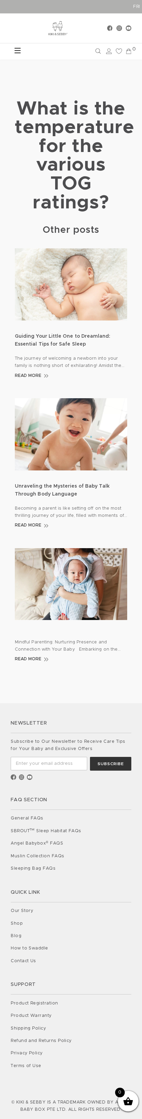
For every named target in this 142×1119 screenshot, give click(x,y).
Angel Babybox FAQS (37, 843)
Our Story (22, 911)
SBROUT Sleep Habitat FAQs (46, 831)
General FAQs (27, 818)
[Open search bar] (98, 51)
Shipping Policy (28, 1028)
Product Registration (34, 1003)
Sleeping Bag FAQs (33, 868)
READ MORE (28, 375)
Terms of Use (26, 1066)
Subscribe (111, 764)
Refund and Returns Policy (41, 1041)
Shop (17, 923)
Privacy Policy (27, 1053)
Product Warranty (31, 1015)
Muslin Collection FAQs (37, 856)
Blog (16, 936)
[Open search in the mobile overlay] (71, 51)
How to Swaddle (29, 948)
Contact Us (23, 961)
